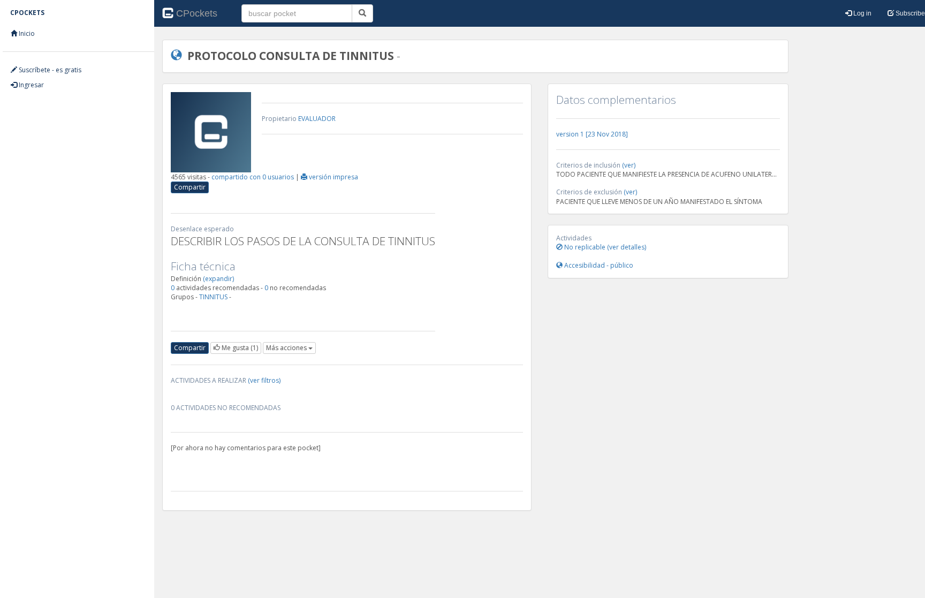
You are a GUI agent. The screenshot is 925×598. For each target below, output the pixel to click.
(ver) (628, 165)
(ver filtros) (264, 380)
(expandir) (218, 278)
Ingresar (30, 84)
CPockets (196, 13)
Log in (861, 13)
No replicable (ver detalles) (604, 247)
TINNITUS (213, 296)
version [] (592, 134)
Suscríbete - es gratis (49, 69)
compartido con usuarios (253, 176)
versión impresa (332, 176)
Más (286, 347)
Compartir (190, 187)
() (240, 347)
